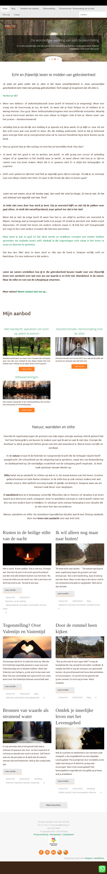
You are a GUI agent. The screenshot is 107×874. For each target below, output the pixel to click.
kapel (25, 605)
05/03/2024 (25, 597)
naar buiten (81, 605)
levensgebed (82, 792)
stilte (5, 609)
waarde (26, 783)
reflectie (92, 792)
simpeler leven (93, 605)
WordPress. (99, 858)
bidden (62, 792)
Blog (89, 601)
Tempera (88, 858)
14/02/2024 (25, 694)
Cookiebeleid (68, 834)
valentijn (10, 697)
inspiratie (18, 783)
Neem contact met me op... (32, 291)
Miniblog (38, 779)
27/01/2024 (77, 789)
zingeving (35, 783)
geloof (68, 792)
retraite (42, 605)
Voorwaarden (55, 834)
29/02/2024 (77, 601)
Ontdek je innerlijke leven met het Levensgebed (74, 716)
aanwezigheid (12, 605)
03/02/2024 (77, 697)
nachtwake (33, 605)
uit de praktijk (20, 601)
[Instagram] (47, 852)
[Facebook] (41, 852)
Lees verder (26, 369)
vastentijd (18, 697)
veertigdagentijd (31, 697)
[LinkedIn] (53, 852)
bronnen (9, 783)
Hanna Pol (10, 597)
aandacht (63, 605)
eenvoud (71, 605)
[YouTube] (59, 852)
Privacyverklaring (40, 834)
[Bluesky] (65, 852)
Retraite (9, 601)
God (20, 605)
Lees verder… (11, 590)
